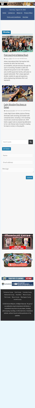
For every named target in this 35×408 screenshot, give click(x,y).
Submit (29, 178)
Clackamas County (8, 292)
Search (30, 142)
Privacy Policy (28, 13)
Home (4, 13)
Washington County (26, 297)
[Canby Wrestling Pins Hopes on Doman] (17, 93)
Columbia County (27, 292)
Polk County (7, 297)
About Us (19, 13)
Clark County (18, 292)
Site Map (25, 17)
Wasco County (15, 297)
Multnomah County (9, 294)
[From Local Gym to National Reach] (17, 44)
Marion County (27, 294)
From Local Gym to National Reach (16, 55)
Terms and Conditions (14, 17)
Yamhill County (17, 299)
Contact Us (11, 13)
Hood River (18, 294)
